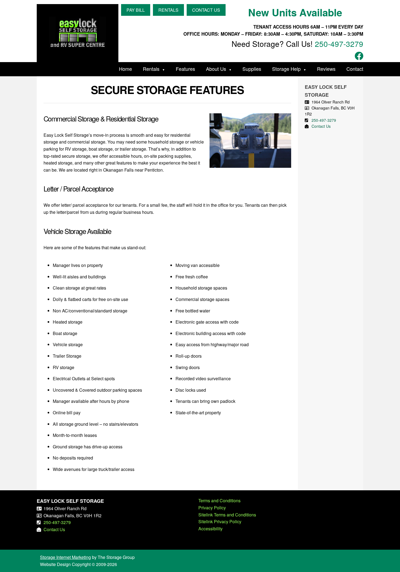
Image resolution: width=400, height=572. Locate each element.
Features (185, 68)
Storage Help (286, 68)
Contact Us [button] (206, 10)
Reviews (326, 68)
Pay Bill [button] (136, 10)
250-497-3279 (339, 43)
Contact (354, 68)
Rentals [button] (168, 10)
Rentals (151, 68)
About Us (216, 68)
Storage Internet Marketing (65, 557)
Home (125, 68)
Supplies (251, 68)
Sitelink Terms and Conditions (227, 515)
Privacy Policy (212, 507)
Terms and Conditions (219, 500)
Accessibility (210, 528)
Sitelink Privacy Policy (219, 521)
